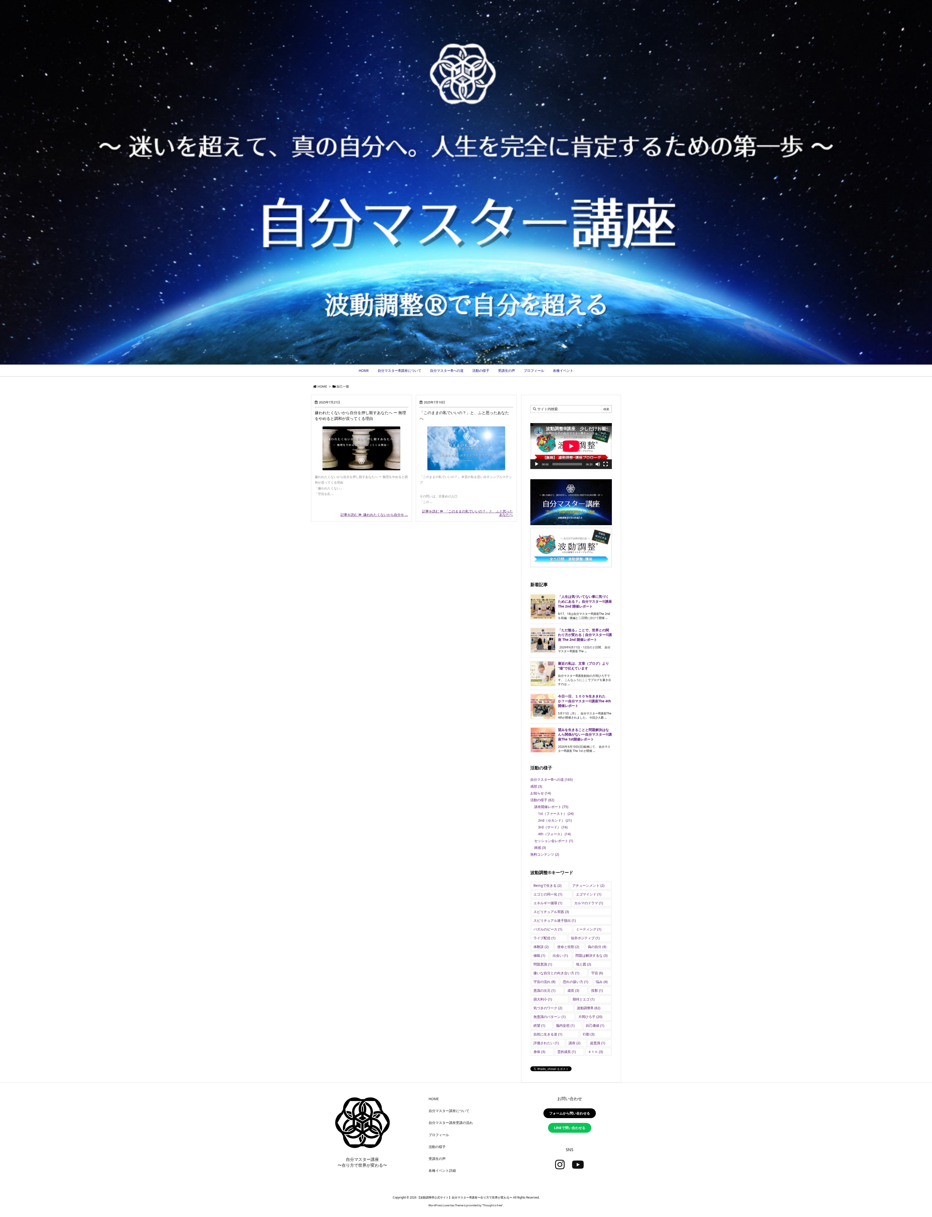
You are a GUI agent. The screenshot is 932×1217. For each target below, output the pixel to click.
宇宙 (597, 973)
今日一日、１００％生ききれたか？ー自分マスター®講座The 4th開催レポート (584, 701)
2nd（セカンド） (555, 820)
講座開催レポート (551, 806)
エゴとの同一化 (547, 894)
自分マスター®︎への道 (551, 779)
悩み (601, 981)
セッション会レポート (553, 840)
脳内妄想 (565, 1025)
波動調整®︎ (588, 1008)
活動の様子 (542, 800)
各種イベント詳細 (442, 1170)
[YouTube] (578, 1164)
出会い (560, 955)
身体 (539, 1051)
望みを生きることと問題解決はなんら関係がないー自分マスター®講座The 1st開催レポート (585, 734)
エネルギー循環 (547, 903)
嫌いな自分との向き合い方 (556, 973)
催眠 (539, 955)
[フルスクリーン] (605, 464)
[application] (571, 446)
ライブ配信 (544, 938)
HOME (322, 386)
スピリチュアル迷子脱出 (554, 920)
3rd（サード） (552, 827)
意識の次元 (544, 990)
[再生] (536, 464)
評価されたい (546, 1043)
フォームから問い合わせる (569, 1113)
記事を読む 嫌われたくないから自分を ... (374, 514)
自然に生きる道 (547, 1034)
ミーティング (588, 929)
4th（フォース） (554, 834)
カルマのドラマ (588, 903)
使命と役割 (568, 946)
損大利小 (542, 999)
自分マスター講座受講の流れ (451, 1122)
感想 (536, 786)
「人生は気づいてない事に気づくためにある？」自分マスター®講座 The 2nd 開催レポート (585, 601)
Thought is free (492, 1205)
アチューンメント (588, 885)
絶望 (539, 1025)
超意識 (597, 1043)
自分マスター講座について (449, 1110)
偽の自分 (597, 946)
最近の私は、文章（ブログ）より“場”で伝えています (583, 665)
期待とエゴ (583, 999)
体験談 (541, 946)
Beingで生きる (547, 885)
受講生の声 (437, 1158)
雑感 (540, 847)
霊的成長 (566, 1051)
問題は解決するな (591, 955)
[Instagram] (560, 1164)
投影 (597, 990)
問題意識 (542, 964)
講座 (574, 1043)
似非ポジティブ (585, 938)
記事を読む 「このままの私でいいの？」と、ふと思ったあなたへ (467, 513)
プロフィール (439, 1134)
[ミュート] (597, 464)
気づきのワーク (547, 1008)
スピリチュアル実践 (551, 911)
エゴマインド (588, 894)
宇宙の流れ (544, 981)
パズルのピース (547, 929)
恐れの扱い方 (575, 981)
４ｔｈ (595, 1051)
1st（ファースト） (556, 813)
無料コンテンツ (544, 854)
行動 (588, 1034)
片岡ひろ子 (590, 1016)
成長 (573, 990)
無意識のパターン (549, 1016)
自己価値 (595, 1025)
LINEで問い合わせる (569, 1127)
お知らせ (540, 793)
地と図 (583, 964)
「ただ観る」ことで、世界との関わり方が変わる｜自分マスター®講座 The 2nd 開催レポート (585, 635)
